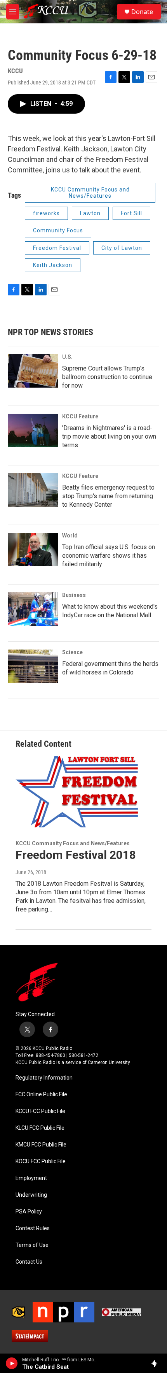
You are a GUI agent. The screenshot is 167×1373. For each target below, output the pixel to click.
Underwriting (31, 1195)
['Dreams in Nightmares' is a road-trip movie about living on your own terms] (33, 430)
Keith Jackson (52, 265)
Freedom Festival (57, 248)
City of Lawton (121, 248)
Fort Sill (131, 213)
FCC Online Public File (41, 1094)
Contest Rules (33, 1228)
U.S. (67, 357)
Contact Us (29, 1262)
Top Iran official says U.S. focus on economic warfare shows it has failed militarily (108, 555)
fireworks (46, 213)
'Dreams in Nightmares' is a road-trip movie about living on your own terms (109, 436)
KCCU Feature (80, 416)
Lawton (90, 213)
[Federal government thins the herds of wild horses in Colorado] (33, 666)
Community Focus (58, 230)
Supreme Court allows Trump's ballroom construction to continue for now (107, 377)
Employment (31, 1178)
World (70, 535)
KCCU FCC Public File (40, 1111)
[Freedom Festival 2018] (80, 791)
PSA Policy (29, 1212)
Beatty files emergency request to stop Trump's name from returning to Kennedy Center (108, 496)
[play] (12, 1363)
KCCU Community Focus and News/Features (90, 192)
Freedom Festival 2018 (76, 855)
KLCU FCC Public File (40, 1128)
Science (72, 652)
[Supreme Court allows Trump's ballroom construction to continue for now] (33, 371)
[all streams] (156, 1363)
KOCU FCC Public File (41, 1161)
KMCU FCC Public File (41, 1145)
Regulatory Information (44, 1078)
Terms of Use (32, 1245)
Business (74, 595)
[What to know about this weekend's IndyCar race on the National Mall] (33, 609)
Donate (142, 11)
